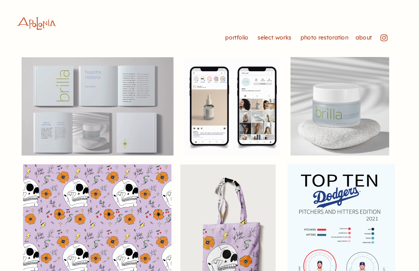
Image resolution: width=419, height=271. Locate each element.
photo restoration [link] (325, 37)
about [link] (363, 37)
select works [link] (275, 37)
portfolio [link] (236, 37)
